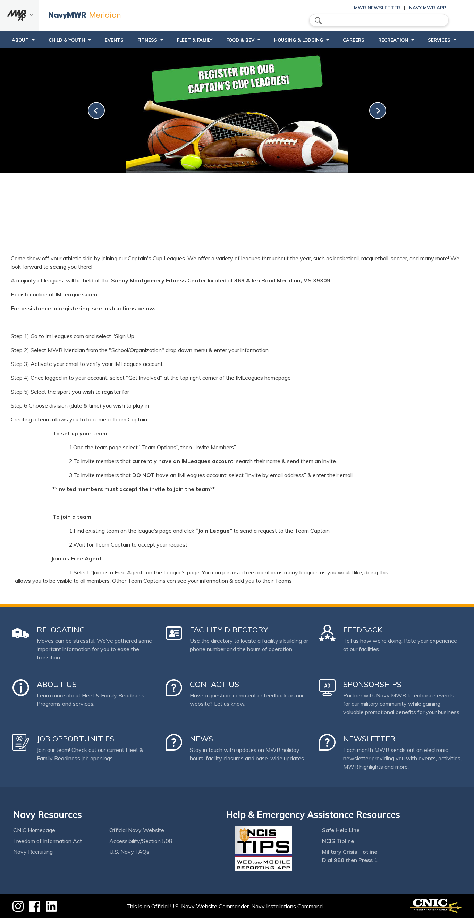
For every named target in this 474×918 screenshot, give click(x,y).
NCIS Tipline (338, 840)
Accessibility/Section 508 (140, 840)
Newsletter (369, 739)
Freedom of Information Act (47, 840)
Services (439, 40)
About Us (57, 684)
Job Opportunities (75, 739)
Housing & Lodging (298, 40)
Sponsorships (372, 684)
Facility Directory (229, 629)
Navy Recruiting (33, 851)
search (318, 20)
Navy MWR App (427, 7)
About (20, 40)
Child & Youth (67, 40)
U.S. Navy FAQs (129, 851)
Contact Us (214, 684)
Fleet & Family (194, 40)
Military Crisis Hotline (349, 851)
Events (114, 40)
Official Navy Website (136, 830)
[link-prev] (96, 110)
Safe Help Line (340, 830)
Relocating (61, 629)
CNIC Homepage (34, 830)
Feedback (362, 629)
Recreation (393, 40)
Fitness (147, 40)
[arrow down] (19, 15)
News (201, 739)
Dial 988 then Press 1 (350, 859)
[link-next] (377, 110)
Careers (353, 40)
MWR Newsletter (377, 7)
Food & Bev (240, 40)
